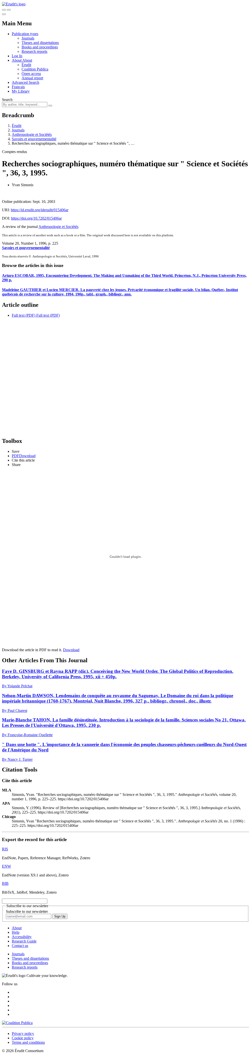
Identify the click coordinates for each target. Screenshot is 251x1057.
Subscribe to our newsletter (27, 911)
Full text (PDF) (23, 315)
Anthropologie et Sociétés (32, 134)
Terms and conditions (28, 1042)
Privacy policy (23, 1033)
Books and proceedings (40, 47)
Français (18, 87)
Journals (28, 38)
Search (7, 100)
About (27, 60)
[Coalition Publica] (17, 1023)
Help (15, 932)
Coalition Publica (35, 69)
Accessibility (22, 937)
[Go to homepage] (13, 4)
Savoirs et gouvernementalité (34, 139)
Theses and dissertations (40, 43)
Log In (17, 56)
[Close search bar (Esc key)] (9, 10)
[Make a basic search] (4, 10)
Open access (31, 73)
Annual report (32, 78)
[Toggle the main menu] (4, 14)
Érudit (26, 65)
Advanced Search (25, 82)
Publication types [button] (25, 34)
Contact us (20, 946)
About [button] (17, 60)
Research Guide (24, 941)
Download (71, 650)
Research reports (34, 51)
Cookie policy (23, 1038)
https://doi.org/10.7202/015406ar (36, 218)
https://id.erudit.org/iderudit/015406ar (39, 210)
